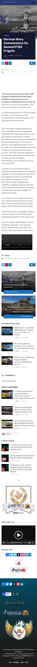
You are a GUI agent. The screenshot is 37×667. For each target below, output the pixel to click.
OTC (11, 55)
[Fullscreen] (33, 543)
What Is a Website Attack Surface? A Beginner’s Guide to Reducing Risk (22, 457)
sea (20, 258)
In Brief (16, 662)
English (8, 434)
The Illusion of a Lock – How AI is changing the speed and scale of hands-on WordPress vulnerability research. (21, 468)
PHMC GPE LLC (27, 656)
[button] (18, 535)
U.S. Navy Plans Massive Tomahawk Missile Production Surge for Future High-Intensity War (24, 394)
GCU (22, 662)
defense (11, 258)
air (6, 258)
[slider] (17, 542)
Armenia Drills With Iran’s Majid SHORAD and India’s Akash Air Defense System (24, 423)
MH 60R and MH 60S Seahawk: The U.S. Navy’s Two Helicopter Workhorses (24, 346)
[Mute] (29, 543)
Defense (7, 35)
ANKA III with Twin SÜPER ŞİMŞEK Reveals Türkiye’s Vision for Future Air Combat (24, 331)
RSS (26, 662)
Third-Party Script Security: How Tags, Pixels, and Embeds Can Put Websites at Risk (21, 447)
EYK (10, 662)
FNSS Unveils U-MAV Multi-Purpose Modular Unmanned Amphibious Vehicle (24, 360)
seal (24, 258)
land (16, 258)
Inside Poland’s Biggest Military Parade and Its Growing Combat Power (23, 409)
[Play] (4, 543)
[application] (18, 535)
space (28, 258)
